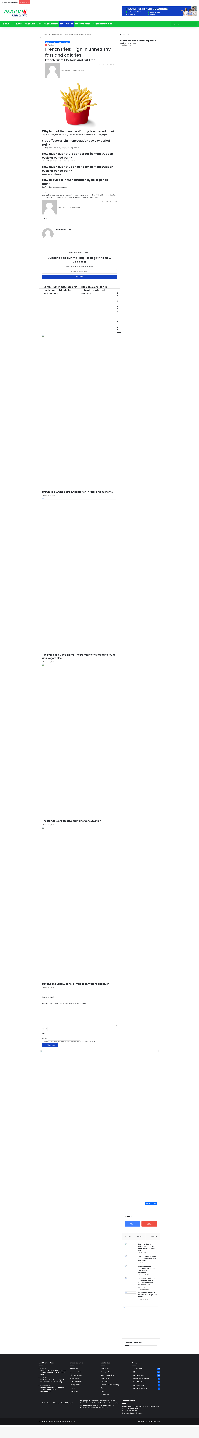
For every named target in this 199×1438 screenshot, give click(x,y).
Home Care (105, 1394)
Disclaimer (104, 1381)
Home (6, 24)
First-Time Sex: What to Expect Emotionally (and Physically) (147, 1258)
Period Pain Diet (66, 24)
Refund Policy (105, 1378)
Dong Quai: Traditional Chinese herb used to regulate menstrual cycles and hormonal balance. (146, 1282)
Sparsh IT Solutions (154, 1421)
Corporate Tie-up (75, 1381)
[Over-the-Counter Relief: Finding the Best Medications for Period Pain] (130, 1247)
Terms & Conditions (107, 1375)
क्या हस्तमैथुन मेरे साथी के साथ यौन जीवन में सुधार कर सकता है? (147, 1295)
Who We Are (74, 1368)
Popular (128, 1236)
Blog (102, 1391)
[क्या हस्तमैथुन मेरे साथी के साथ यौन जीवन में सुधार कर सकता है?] (130, 1295)
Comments (153, 1236)
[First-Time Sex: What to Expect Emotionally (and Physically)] (130, 1259)
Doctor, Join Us (75, 1385)
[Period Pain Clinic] (16, 12)
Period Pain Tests (51, 24)
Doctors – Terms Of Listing (110, 1385)
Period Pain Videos (82, 24)
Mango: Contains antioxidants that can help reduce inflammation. (146, 1269)
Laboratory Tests (75, 1372)
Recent (139, 1236)
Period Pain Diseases (33, 24)
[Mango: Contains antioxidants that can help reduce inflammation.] (130, 1269)
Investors (73, 1388)
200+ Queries (17, 24)
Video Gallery (74, 1378)
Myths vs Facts (138, 1385)
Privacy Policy (106, 1372)
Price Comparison (76, 1375)
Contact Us (74, 1391)
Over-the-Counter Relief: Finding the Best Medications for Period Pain (146, 1247)
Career (103, 1388)
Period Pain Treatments (102, 24)
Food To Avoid (50, 42)
